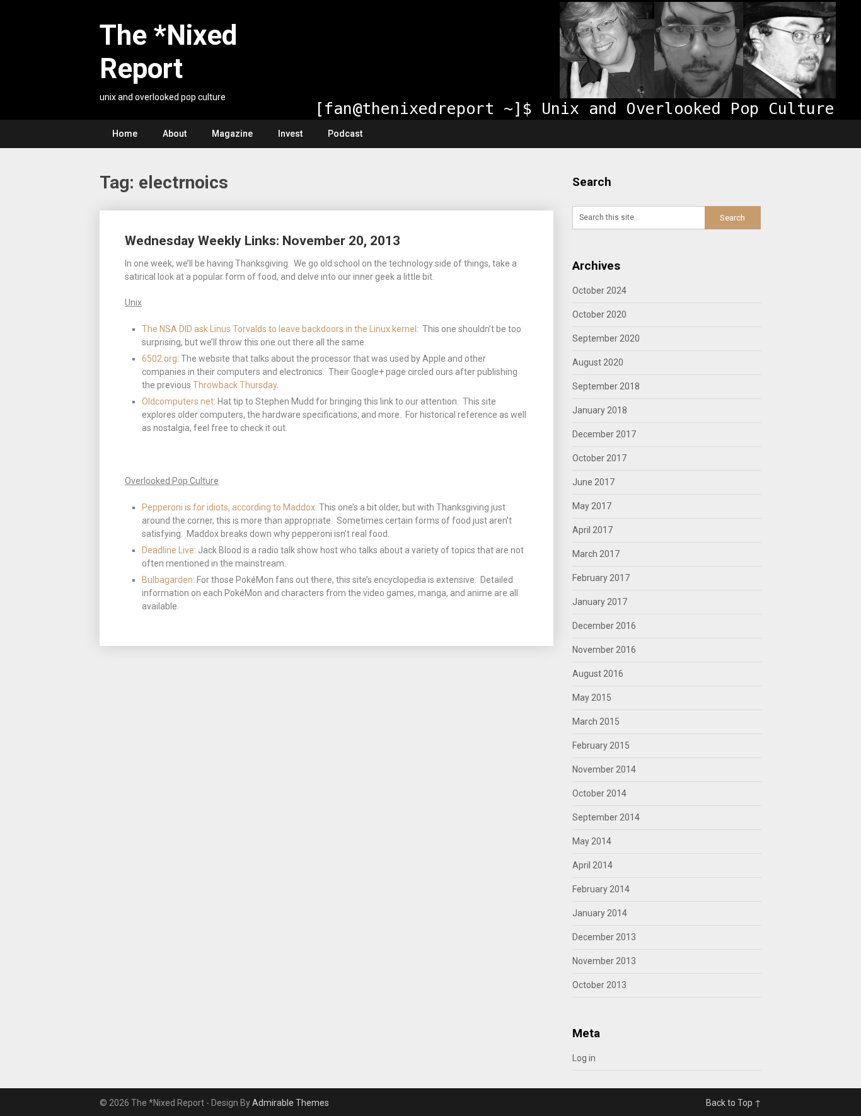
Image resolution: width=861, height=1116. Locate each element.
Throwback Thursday (235, 385)
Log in (584, 1058)
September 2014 (606, 817)
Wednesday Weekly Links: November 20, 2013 (262, 240)
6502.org (159, 359)
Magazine (232, 134)
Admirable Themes (290, 1103)
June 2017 (593, 482)
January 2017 (599, 602)
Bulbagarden (167, 580)
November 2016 (604, 650)
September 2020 (606, 338)
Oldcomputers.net (178, 401)
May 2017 (591, 506)
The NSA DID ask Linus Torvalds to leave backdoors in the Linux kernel (279, 329)
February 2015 (601, 745)
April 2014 (592, 865)
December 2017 (604, 434)
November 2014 (604, 769)
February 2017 (601, 578)
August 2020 (597, 362)
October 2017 (599, 458)
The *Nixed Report (168, 52)
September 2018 (606, 386)
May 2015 (591, 698)
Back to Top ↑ (733, 1103)
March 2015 (596, 721)
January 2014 (599, 913)
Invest (290, 134)
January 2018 (599, 410)
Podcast (345, 134)
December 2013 (604, 937)
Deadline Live (168, 550)
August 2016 (597, 674)
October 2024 (599, 290)
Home (124, 134)
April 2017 (592, 530)
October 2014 (599, 793)
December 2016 (604, 626)
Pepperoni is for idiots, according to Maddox (228, 507)
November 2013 (604, 961)
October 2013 (599, 985)
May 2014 (591, 841)
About (175, 134)
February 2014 (601, 889)
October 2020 (599, 314)
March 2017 (596, 554)
